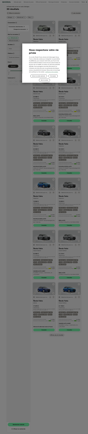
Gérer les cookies (44, 80)
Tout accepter (53, 76)
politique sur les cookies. (51, 72)
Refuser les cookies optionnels (38, 76)
